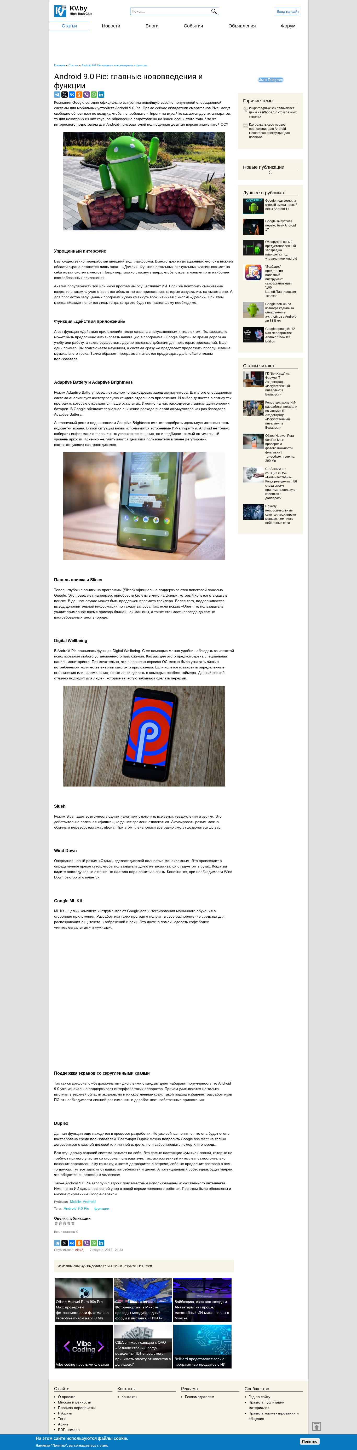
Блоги (152, 25)
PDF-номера (69, 1430)
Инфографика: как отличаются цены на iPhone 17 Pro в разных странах (273, 112)
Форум (288, 25)
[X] (64, 94)
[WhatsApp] (94, 94)
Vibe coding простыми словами (82, 1364)
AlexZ (79, 1250)
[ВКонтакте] (72, 94)
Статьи (69, 25)
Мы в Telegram (270, 80)
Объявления (242, 25)
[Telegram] (57, 94)
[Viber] (86, 94)
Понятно (310, 1441)
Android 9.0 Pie (76, 1208)
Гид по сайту (259, 1397)
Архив (63, 1424)
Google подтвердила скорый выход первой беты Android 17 (281, 205)
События (193, 25)
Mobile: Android (83, 1201)
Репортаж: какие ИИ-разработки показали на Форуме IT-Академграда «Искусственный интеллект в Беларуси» (281, 415)
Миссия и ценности (74, 1402)
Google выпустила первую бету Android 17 (280, 225)
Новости (111, 25)
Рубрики (65, 1413)
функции (101, 1208)
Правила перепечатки (77, 1408)
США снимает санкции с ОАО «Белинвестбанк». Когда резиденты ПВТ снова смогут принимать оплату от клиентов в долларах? (143, 1353)
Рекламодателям (199, 1397)
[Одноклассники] (79, 94)
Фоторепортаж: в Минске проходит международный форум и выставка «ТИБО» (138, 1312)
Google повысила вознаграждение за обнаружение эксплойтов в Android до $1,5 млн (280, 312)
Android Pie (67, 651)
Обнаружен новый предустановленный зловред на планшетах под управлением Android (281, 250)
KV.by (78, 8)
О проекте (67, 1397)
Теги (62, 1419)
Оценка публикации (72, 1218)
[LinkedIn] (101, 94)
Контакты (129, 1397)
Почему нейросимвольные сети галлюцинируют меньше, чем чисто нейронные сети (280, 514)
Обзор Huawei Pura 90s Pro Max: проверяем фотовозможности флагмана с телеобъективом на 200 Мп (280, 448)
